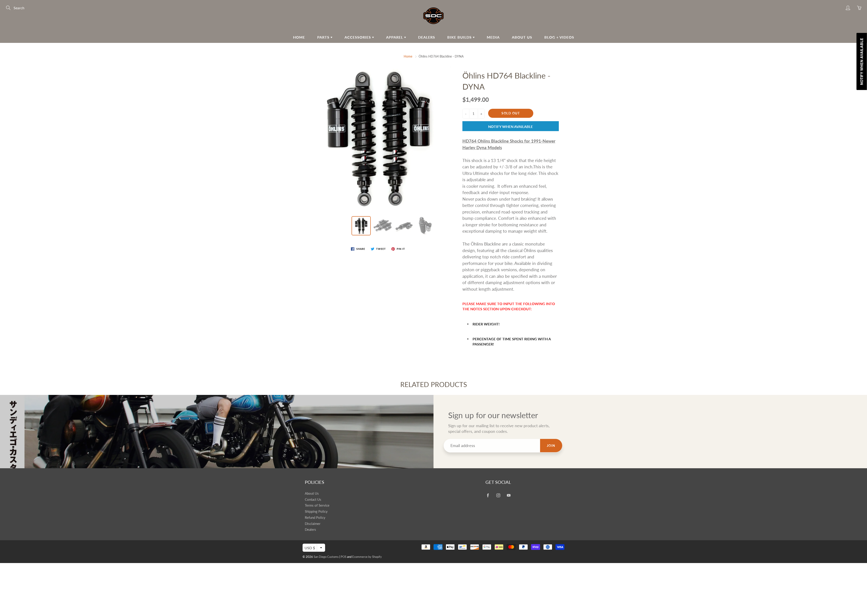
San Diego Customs (326, 557)
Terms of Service (317, 505)
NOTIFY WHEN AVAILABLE (510, 126)
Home (299, 37)
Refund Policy (315, 517)
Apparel (395, 37)
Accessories (358, 37)
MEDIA (493, 37)
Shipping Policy (316, 511)
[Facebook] (488, 495)
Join (551, 445)
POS (343, 557)
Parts (324, 37)
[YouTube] (509, 495)
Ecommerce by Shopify (367, 557)
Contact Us (313, 499)
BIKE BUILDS (460, 37)
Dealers (426, 37)
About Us (522, 37)
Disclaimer (312, 524)
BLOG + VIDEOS (559, 37)
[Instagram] (498, 495)
